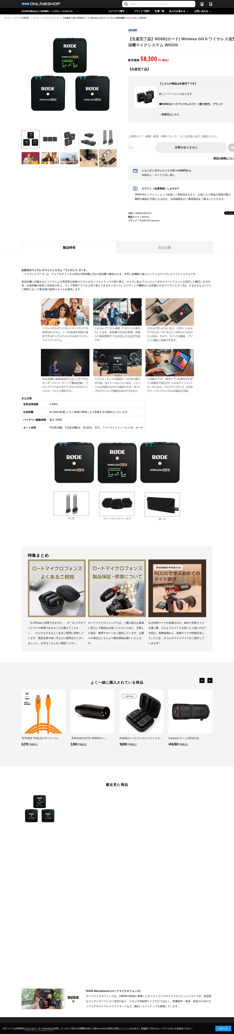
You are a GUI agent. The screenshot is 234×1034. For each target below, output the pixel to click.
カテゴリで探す (116, 11)
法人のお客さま (177, 11)
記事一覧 (159, 11)
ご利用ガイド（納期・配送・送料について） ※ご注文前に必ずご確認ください (173, 136)
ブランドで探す (142, 11)
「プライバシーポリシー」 (161, 1028)
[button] (202, 680)
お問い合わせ (201, 11)
